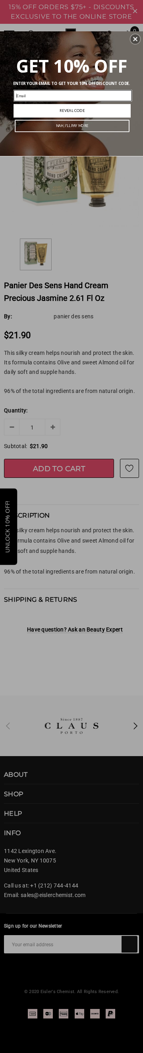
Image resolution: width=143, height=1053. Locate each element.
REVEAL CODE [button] (72, 110)
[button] (135, 39)
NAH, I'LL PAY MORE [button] (72, 126)
